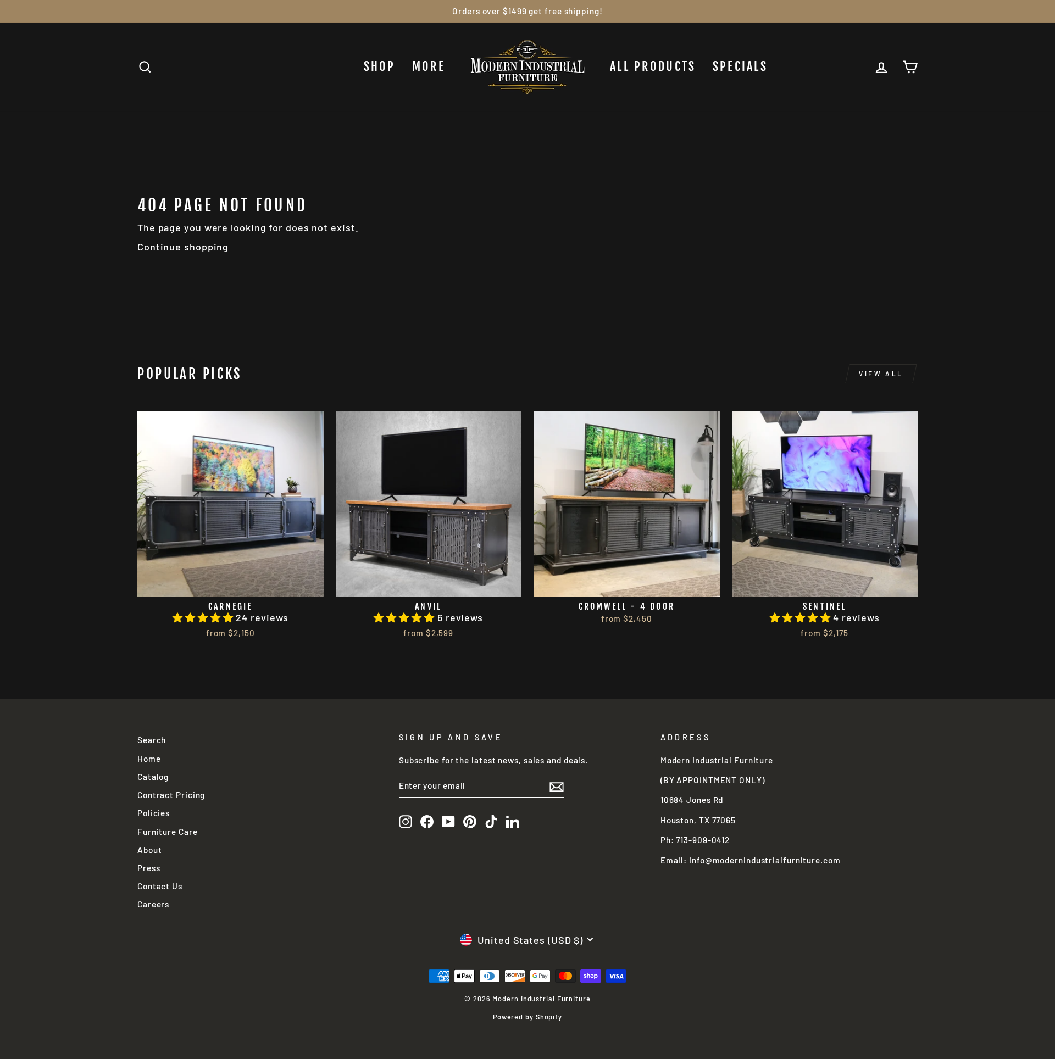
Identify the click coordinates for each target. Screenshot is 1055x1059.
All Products (653, 66)
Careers (153, 904)
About (149, 850)
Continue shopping (183, 247)
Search (151, 740)
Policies (153, 813)
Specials (740, 66)
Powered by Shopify (527, 1016)
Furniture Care (167, 832)
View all (881, 373)
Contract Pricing (171, 795)
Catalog (153, 777)
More (428, 66)
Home (149, 758)
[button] (204, 617)
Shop (380, 66)
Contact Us (159, 886)
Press (148, 868)
